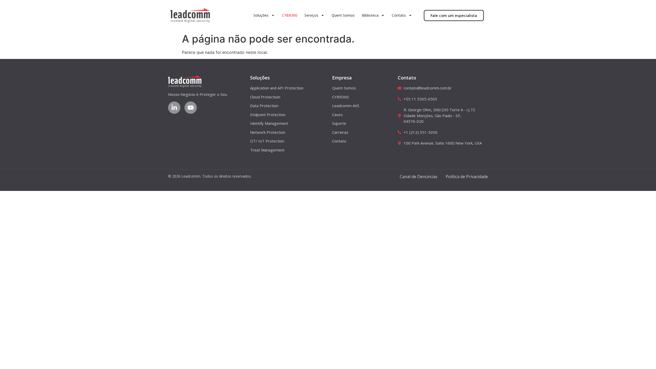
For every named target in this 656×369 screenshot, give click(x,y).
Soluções (261, 15)
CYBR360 (289, 15)
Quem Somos (343, 15)
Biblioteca (370, 15)
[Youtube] (190, 107)
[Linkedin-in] (174, 107)
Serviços (311, 15)
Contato (399, 15)
